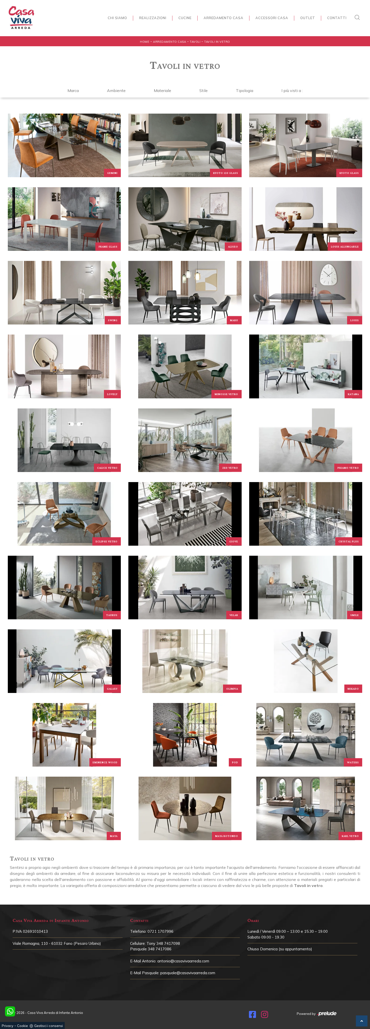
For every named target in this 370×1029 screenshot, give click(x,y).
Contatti (337, 18)
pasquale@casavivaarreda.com (187, 972)
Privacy (7, 1026)
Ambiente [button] (116, 90)
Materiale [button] (162, 90)
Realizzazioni (152, 18)
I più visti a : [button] (292, 90)
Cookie (22, 1026)
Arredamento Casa (223, 18)
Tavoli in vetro (217, 41)
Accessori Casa (271, 18)
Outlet (307, 18)
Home (144, 41)
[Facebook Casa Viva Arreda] (252, 1015)
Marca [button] (73, 90)
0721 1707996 (160, 931)
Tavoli (195, 41)
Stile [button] (203, 90)
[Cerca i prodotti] (358, 17)
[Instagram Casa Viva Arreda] (264, 1015)
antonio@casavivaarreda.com (183, 961)
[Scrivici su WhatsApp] (10, 1011)
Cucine (185, 18)
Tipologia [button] (244, 90)
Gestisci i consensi (48, 1026)
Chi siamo (117, 18)
